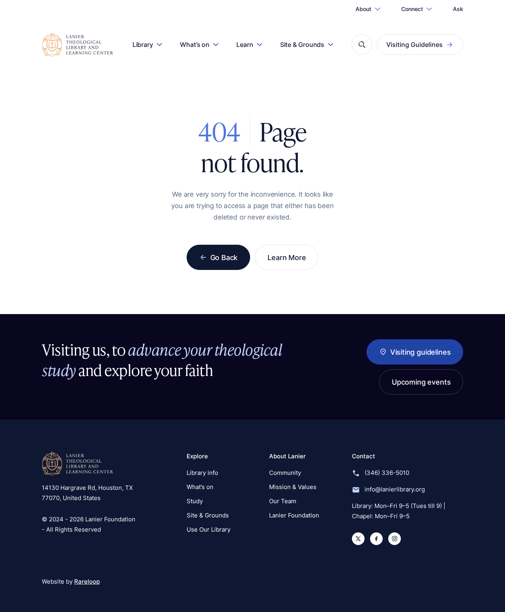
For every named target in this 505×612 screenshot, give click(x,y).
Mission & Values (292, 487)
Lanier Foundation (294, 515)
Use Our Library (208, 529)
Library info (202, 473)
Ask (458, 9)
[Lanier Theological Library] (77, 463)
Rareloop (87, 581)
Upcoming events (421, 382)
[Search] (362, 44)
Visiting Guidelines (414, 44)
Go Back (224, 257)
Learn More (286, 257)
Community (285, 473)
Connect (412, 9)
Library (143, 44)
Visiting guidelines (420, 352)
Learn (244, 44)
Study (195, 501)
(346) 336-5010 (387, 473)
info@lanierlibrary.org (395, 489)
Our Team (282, 501)
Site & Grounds (302, 44)
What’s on (194, 44)
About (363, 9)
